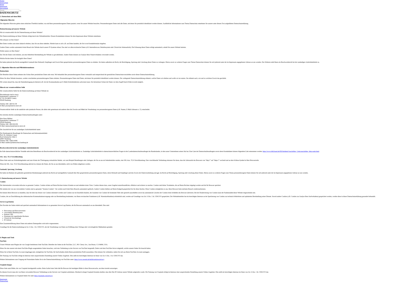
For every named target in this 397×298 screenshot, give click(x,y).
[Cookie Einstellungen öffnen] (15, 297)
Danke (2, 1)
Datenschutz (4, 3)
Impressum (3, 6)
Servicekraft (4, 8)
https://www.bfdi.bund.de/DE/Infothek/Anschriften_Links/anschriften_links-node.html (291, 151)
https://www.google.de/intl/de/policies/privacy (89, 259)
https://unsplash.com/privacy (43, 276)
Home (2, 4)
